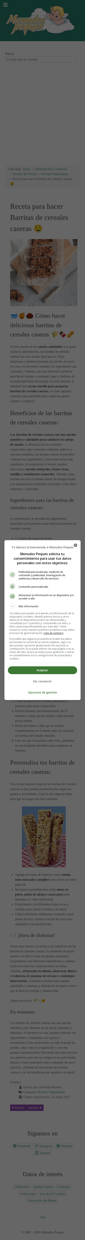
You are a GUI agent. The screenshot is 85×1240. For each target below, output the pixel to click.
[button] (42, 606)
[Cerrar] (75, 545)
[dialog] (42, 620)
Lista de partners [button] (53, 633)
